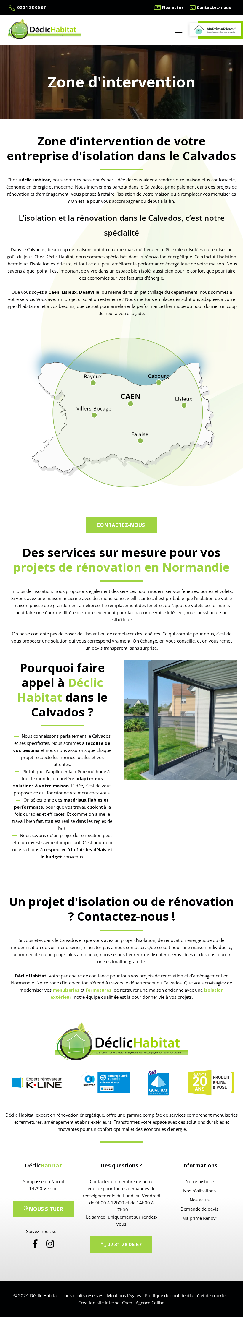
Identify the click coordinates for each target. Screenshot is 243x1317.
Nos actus (173, 7)
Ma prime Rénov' (199, 1218)
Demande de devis (199, 1209)
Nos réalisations (199, 1190)
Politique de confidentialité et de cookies (186, 1295)
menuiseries (66, 990)
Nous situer (45, 1209)
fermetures (98, 990)
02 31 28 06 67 (31, 7)
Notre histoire (200, 1181)
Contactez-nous (214, 7)
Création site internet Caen (105, 1302)
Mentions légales (124, 1295)
